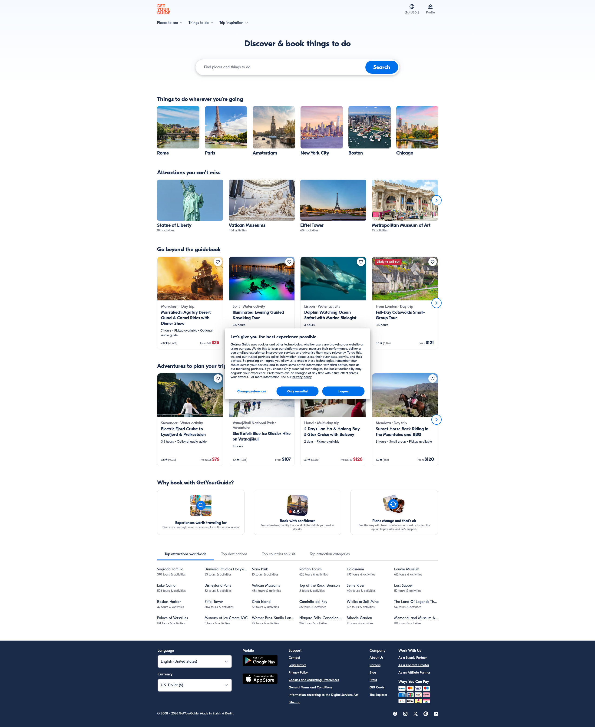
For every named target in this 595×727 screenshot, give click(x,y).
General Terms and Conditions (310, 687)
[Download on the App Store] (260, 679)
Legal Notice (297, 665)
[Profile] (430, 6)
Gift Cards (377, 687)
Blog (373, 672)
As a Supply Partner (412, 658)
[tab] (185, 554)
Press (373, 680)
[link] (178, 131)
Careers (375, 665)
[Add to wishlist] (218, 262)
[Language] (412, 6)
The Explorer (378, 695)
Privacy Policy (298, 672)
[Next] (436, 200)
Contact (294, 658)
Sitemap (294, 702)
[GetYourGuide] (163, 9)
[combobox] (284, 67)
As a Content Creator (413, 665)
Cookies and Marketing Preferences (314, 680)
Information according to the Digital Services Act (323, 695)
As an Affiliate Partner (414, 672)
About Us (376, 658)
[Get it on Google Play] (260, 661)
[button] (178, 131)
